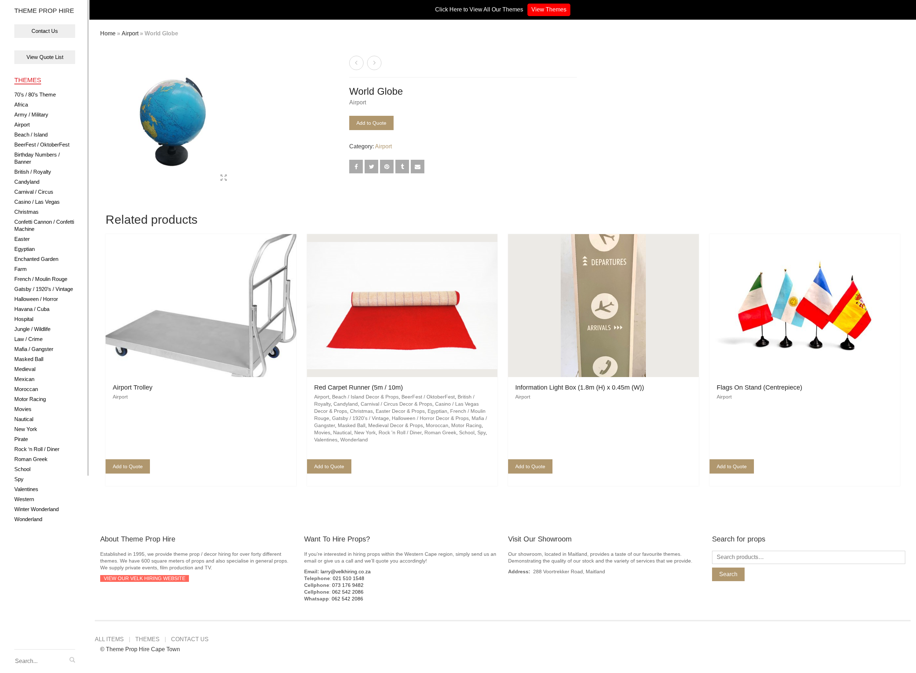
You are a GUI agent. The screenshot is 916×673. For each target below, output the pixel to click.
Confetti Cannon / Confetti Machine (44, 225)
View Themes (548, 9)
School (22, 469)
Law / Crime (28, 339)
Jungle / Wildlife (32, 329)
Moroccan (26, 389)
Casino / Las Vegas (37, 202)
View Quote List (44, 57)
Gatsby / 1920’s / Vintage (43, 289)
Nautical (23, 419)
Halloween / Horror (36, 299)
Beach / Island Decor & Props (365, 397)
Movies (22, 409)
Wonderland (28, 519)
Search (728, 574)
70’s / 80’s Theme (35, 94)
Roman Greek (31, 459)
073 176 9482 (348, 585)
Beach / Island (31, 135)
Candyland (26, 182)
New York (25, 429)
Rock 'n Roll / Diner (400, 432)
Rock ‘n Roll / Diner (36, 449)
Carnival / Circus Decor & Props (396, 404)
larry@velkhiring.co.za (346, 571)
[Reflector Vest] (374, 63)
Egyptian (24, 249)
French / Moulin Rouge (40, 279)
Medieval (24, 369)
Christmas (26, 212)
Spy (19, 479)
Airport (22, 125)
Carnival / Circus (33, 192)
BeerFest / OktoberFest (41, 145)
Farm (20, 269)
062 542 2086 (348, 592)
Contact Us (44, 31)
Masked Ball (28, 359)
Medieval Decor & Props (395, 425)
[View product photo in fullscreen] (223, 179)
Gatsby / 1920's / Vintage (360, 418)
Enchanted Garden (36, 259)
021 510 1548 (348, 578)
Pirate (21, 439)
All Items (109, 639)
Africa (21, 105)
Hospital (23, 319)
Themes (27, 80)
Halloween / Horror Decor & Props (430, 418)
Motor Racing (30, 399)
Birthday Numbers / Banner (37, 158)
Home (108, 33)
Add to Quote (371, 123)
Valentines (26, 489)
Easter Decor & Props (400, 411)
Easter (22, 239)
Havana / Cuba (31, 309)
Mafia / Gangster (33, 349)
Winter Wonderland (36, 509)
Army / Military (31, 115)
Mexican (24, 379)
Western (24, 499)
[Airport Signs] (356, 63)
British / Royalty (32, 172)
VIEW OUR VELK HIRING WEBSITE (144, 578)
